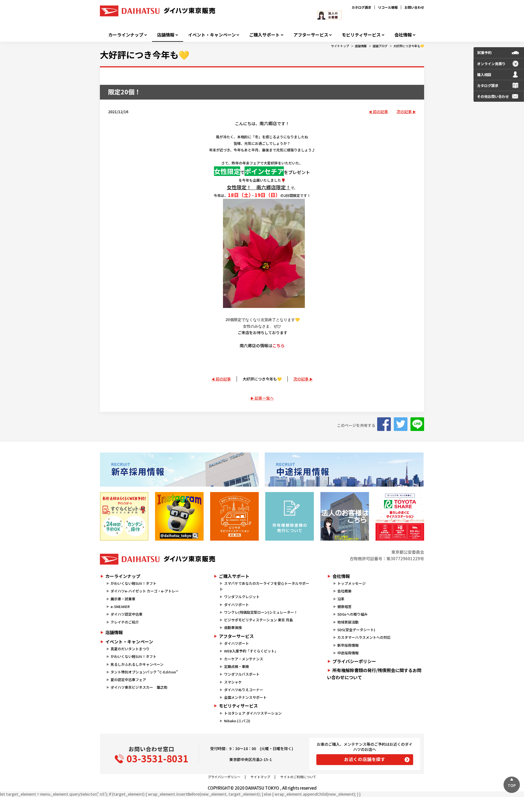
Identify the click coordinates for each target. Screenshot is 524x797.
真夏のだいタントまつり (130, 648)
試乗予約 (484, 52)
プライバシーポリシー (354, 661)
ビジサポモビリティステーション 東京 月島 (258, 619)
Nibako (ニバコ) (237, 720)
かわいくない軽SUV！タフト (133, 583)
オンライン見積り (491, 63)
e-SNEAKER (120, 606)
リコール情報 (388, 7)
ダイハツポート (236, 604)
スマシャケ (233, 682)
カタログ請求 (361, 7)
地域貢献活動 (348, 622)
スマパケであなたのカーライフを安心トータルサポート (264, 586)
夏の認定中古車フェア (128, 679)
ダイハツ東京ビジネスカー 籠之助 (139, 687)
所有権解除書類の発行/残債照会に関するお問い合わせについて (374, 674)
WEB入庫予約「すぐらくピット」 (251, 651)
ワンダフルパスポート (242, 674)
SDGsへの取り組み (352, 614)
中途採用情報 (348, 652)
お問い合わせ (414, 7)
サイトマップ (260, 776)
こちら (278, 345)
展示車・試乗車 (123, 598)
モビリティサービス (361, 35)
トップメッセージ (351, 583)
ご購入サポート (264, 35)
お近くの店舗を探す (364, 759)
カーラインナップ (125, 35)
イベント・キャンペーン (212, 35)
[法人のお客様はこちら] (344, 516)
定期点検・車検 (236, 666)
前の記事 (380, 111)
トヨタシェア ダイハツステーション (253, 713)
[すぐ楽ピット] (124, 516)
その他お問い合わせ (493, 96)
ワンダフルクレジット (242, 596)
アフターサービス (310, 35)
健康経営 (344, 606)
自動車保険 (233, 627)
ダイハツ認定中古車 (126, 614)
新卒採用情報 (348, 645)
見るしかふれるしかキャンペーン (137, 664)
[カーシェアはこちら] (400, 516)
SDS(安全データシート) (356, 629)
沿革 (340, 598)
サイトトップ (340, 46)
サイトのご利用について (298, 776)
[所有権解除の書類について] (289, 516)
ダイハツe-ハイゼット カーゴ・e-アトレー (145, 591)
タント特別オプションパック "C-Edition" (144, 672)
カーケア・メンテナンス (243, 658)
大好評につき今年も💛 (408, 46)
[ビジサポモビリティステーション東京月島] (234, 516)
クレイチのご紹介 (125, 622)
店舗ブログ (380, 46)
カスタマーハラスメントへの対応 (364, 637)
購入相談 (484, 74)
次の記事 (404, 111)
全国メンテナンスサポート (245, 697)
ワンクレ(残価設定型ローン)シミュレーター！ (260, 612)
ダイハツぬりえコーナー (243, 689)
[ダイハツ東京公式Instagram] (179, 516)
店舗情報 (165, 35)
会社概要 (344, 591)
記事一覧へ (264, 398)
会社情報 (403, 35)
